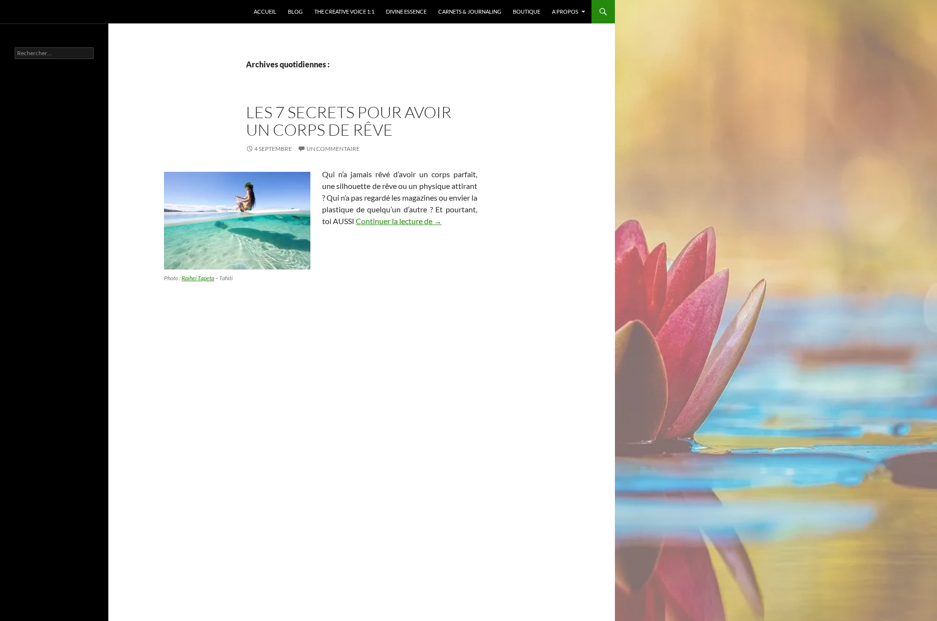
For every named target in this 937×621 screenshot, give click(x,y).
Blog (295, 11)
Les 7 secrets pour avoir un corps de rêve (348, 121)
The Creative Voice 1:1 (344, 11)
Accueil (265, 11)
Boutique (526, 11)
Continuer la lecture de (399, 221)
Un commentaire (333, 148)
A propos (565, 11)
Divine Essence (406, 11)
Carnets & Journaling (469, 11)
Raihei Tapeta (198, 278)
